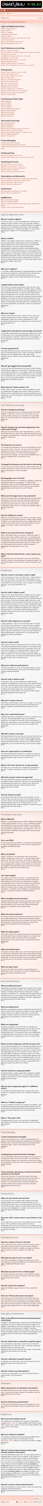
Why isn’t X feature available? (9, 201)
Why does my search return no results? (12, 166)
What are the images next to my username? (13, 59)
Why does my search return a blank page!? (13, 168)
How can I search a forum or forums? (11, 164)
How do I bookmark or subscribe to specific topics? (16, 180)
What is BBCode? (6, 101)
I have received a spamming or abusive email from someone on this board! (20, 147)
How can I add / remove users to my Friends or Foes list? (17, 157)
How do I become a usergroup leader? (12, 130)
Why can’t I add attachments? (9, 85)
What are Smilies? (6, 105)
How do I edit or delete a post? (10, 74)
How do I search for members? (10, 170)
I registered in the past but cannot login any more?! (15, 38)
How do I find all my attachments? (11, 193)
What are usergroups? (7, 126)
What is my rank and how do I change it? (13, 63)
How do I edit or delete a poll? (9, 81)
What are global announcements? (10, 108)
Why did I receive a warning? (9, 87)
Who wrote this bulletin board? (9, 200)
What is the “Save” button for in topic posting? (14, 90)
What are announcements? (8, 110)
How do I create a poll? (7, 77)
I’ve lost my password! (7, 40)
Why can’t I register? (7, 32)
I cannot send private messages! (10, 143)
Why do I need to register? (8, 29)
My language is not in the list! (9, 58)
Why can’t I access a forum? (9, 83)
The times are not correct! (8, 54)
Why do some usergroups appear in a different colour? (16, 132)
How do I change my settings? (10, 50)
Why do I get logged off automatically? (12, 41)
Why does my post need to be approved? (13, 92)
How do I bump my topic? (8, 94)
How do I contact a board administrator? (12, 207)
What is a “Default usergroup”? (10, 134)
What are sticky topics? (8, 112)
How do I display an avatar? (9, 61)
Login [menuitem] (42, 11)
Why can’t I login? (6, 36)
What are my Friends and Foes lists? (11, 155)
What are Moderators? (7, 125)
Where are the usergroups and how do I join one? (15, 128)
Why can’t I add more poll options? (11, 79)
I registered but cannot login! (9, 34)
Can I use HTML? (6, 103)
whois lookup (4, 1460)
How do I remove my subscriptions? (11, 184)
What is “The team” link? (8, 136)
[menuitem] (41, 18)
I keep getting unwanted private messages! (13, 144)
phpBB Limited (11, 1423)
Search (3, 13)
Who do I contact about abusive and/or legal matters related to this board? (20, 204)
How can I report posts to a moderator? (12, 89)
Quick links (2, 11)
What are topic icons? (7, 116)
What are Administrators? (8, 123)
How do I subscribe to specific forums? (12, 182)
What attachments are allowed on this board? (14, 191)
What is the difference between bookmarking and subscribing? (19, 178)
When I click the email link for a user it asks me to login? (17, 65)
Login (9, 13)
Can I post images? (6, 107)
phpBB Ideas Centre (7, 1440)
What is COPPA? (6, 30)
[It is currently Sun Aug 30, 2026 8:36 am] (38, 18)
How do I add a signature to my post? (12, 76)
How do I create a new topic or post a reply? (13, 72)
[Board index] (21, 4)
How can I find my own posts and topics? (13, 171)
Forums (5, 11)
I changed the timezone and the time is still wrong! (15, 56)
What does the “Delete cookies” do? (11, 43)
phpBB (25, 488)
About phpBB (5, 1427)
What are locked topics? (8, 114)
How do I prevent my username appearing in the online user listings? (21, 52)
